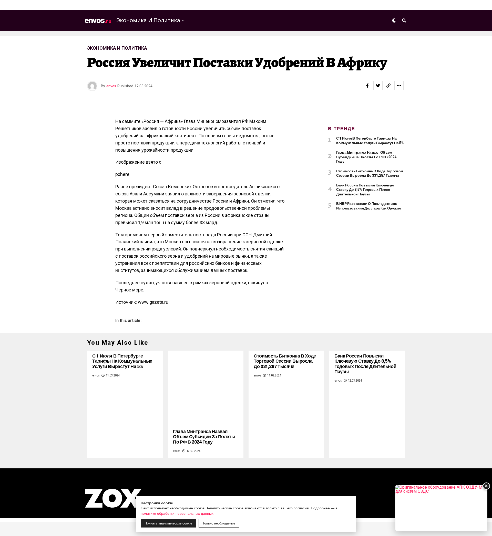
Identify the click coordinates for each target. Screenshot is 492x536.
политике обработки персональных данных (177, 513)
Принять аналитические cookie (168, 523)
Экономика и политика (148, 20)
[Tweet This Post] (378, 85)
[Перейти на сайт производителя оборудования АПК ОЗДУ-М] (441, 508)
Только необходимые (218, 523)
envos (111, 86)
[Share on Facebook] (367, 85)
